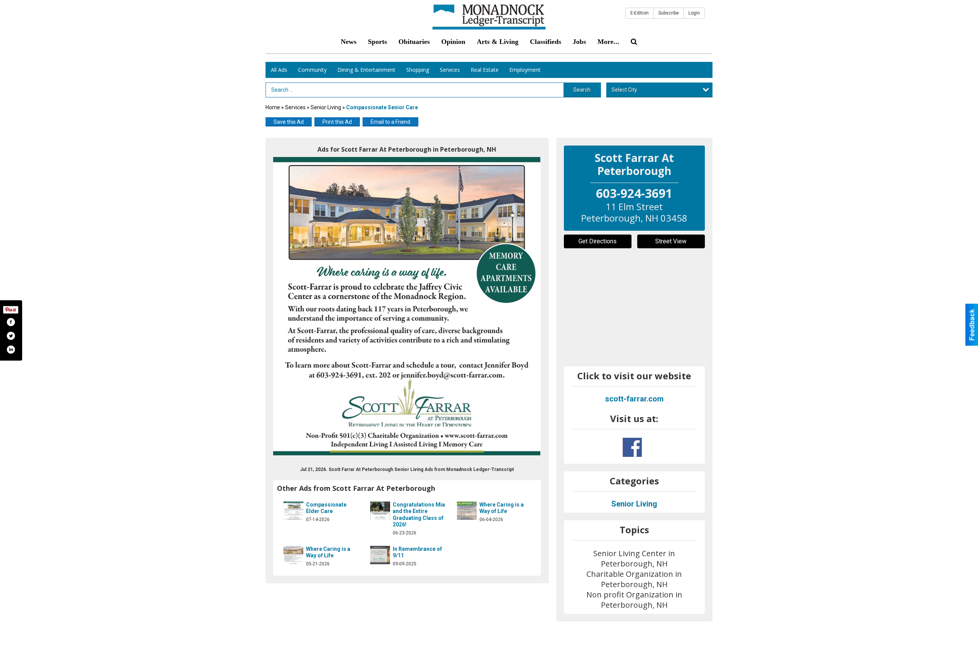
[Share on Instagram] (11, 349)
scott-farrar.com (634, 398)
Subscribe (668, 13)
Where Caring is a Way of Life (501, 508)
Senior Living (326, 107)
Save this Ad (289, 122)
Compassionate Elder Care (326, 508)
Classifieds (545, 41)
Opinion (453, 41)
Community (312, 69)
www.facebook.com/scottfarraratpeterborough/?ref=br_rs (632, 447)
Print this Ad (337, 122)
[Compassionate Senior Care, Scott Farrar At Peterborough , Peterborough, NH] (407, 306)
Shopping (417, 69)
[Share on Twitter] (11, 335)
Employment (525, 69)
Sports (377, 41)
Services (450, 69)
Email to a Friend (390, 122)
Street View (671, 241)
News (348, 41)
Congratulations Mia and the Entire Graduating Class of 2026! (419, 515)
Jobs (579, 41)
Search (582, 90)
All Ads (279, 69)
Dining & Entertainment (366, 69)
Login (694, 13)
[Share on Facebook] (11, 322)
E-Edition (639, 13)
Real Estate (485, 69)
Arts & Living (497, 41)
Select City (624, 90)
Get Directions (597, 241)
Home (273, 107)
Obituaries (414, 41)
